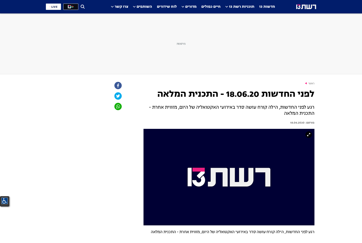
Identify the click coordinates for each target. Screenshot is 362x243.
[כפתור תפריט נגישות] (4, 201)
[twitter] (118, 96)
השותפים (144, 6)
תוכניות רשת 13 (241, 6)
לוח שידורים (167, 6)
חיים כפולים (211, 6)
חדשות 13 (267, 6)
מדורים (191, 6)
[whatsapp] (118, 106)
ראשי (311, 83)
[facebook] (118, 85)
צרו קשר (121, 6)
